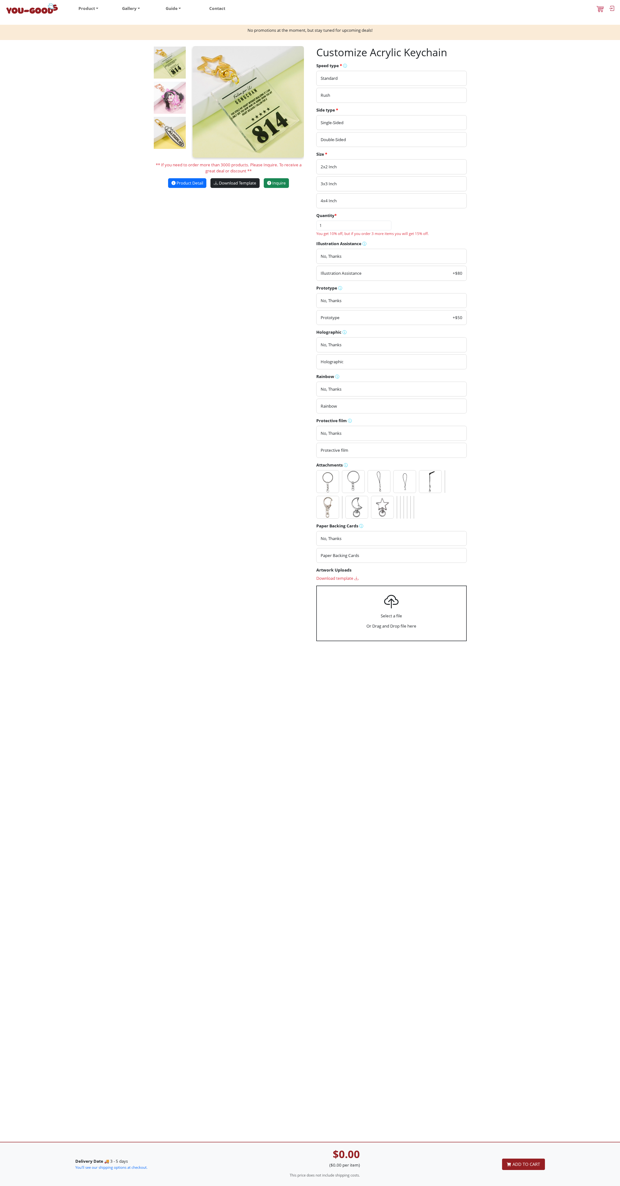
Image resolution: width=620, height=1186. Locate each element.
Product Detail (189, 183)
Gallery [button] (129, 8)
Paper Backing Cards (339, 526)
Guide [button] (172, 8)
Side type (327, 110)
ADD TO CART (525, 1164)
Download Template (237, 183)
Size (321, 154)
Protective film (334, 420)
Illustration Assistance (341, 243)
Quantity (326, 215)
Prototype (329, 288)
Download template (335, 578)
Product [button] (86, 8)
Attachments (332, 465)
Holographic (331, 332)
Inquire (278, 183)
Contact (217, 8)
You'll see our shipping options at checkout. (111, 1167)
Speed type (331, 65)
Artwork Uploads (333, 570)
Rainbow (327, 376)
